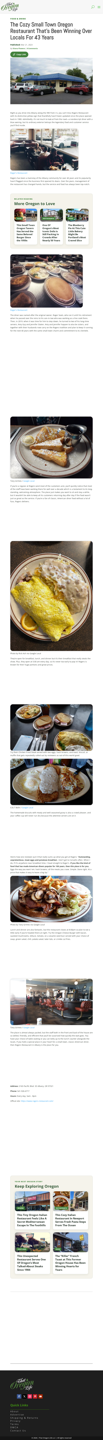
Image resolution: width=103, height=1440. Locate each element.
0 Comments (32, 48)
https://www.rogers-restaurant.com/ (37, 1101)
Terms (14, 1424)
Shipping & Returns (24, 1417)
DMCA (14, 1427)
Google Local (29, 481)
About (14, 1411)
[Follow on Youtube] (40, 1396)
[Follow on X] (24, 1396)
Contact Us (18, 1430)
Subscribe (75, 1155)
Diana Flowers (19, 48)
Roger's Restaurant (18, 173)
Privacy (15, 1420)
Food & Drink (18, 19)
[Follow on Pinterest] (35, 1396)
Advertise (17, 1414)
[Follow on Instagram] (30, 1396)
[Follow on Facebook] (19, 1396)
